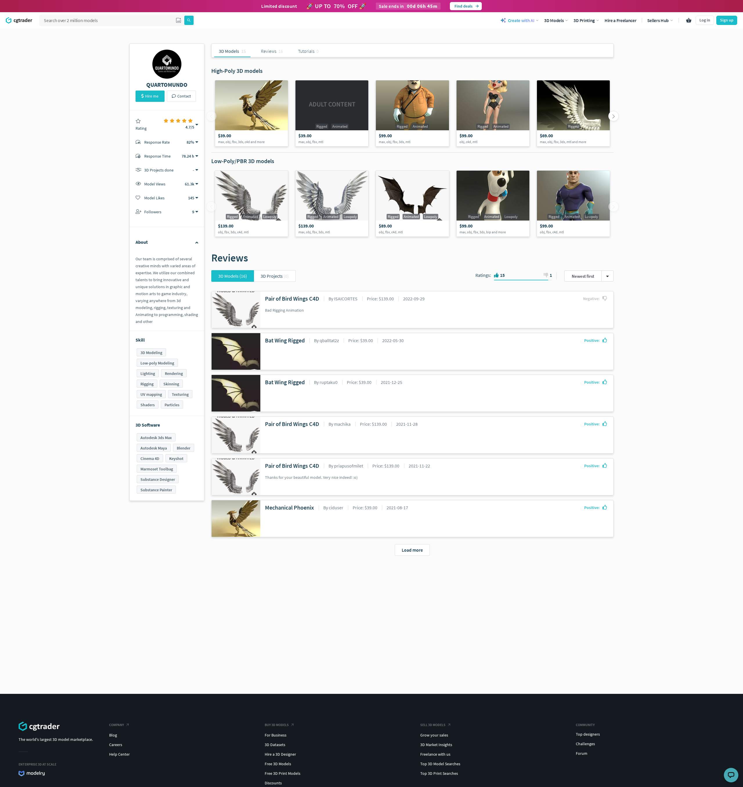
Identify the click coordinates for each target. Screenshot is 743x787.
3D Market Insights (436, 744)
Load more (412, 550)
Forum (581, 753)
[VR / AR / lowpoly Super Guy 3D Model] (573, 204)
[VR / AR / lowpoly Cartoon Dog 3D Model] (493, 204)
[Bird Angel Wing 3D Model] (573, 113)
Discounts (273, 783)
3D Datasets (275, 744)
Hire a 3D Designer (280, 754)
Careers (115, 744)
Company (116, 725)
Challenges (585, 743)
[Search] (189, 20)
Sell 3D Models (433, 725)
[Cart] (688, 20)
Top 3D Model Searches (440, 763)
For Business (275, 735)
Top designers (588, 734)
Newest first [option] (583, 276)
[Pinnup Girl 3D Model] (493, 113)
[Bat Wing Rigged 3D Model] (331, 113)
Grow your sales (434, 735)
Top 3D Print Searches (439, 773)
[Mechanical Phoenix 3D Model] (251, 113)
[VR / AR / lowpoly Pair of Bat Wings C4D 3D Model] (412, 204)
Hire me (151, 96)
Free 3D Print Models (282, 773)
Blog (113, 735)
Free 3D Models (278, 763)
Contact (184, 96)
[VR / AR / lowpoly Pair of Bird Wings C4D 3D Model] (251, 204)
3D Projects (275, 276)
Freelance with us (435, 754)
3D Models (232, 276)
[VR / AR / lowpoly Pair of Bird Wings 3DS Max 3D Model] (331, 204)
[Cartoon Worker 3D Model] (412, 113)
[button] (178, 20)
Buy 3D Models (277, 725)
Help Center (119, 754)
